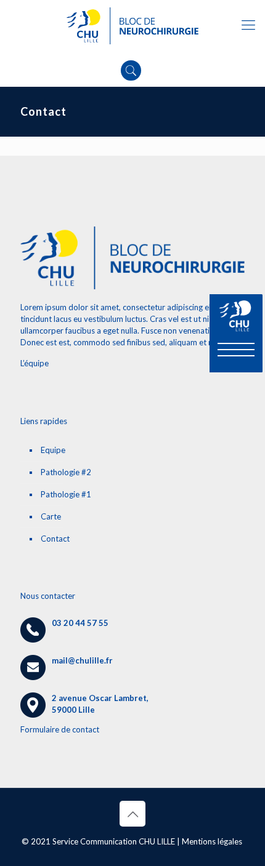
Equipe (53, 450)
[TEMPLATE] (132, 24)
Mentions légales (212, 841)
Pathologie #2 (66, 472)
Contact (55, 538)
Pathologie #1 (66, 494)
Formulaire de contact (59, 729)
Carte (51, 516)
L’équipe (34, 363)
